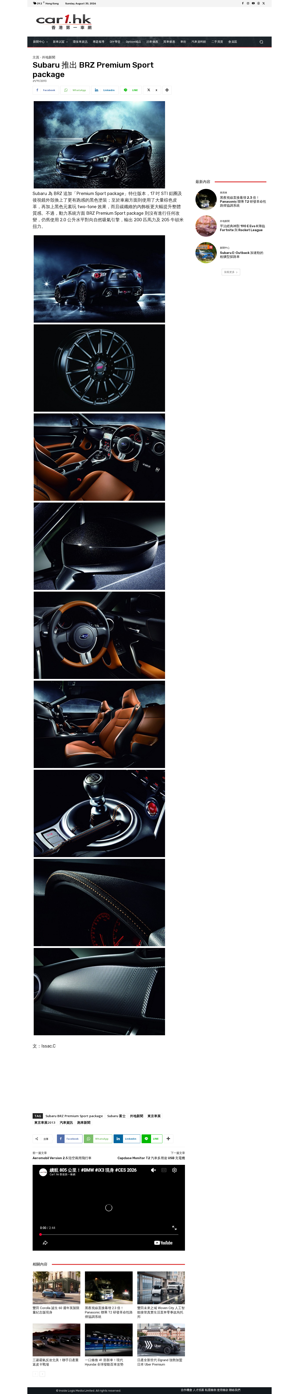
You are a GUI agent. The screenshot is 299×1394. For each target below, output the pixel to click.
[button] (261, 42)
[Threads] (258, 3)
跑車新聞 (83, 1122)
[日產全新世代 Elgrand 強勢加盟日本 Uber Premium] (161, 1340)
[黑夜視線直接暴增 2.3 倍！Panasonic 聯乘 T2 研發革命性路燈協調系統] (109, 1287)
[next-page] (42, 1374)
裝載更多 (229, 272)
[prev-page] (35, 1374)
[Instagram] (248, 3)
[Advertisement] (230, 146)
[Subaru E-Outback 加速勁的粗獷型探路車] (206, 252)
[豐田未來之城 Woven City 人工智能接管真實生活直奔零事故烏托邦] (161, 1287)
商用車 (223, 193)
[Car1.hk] (64, 22)
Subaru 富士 (116, 1116)
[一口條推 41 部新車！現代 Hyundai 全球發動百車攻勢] (109, 1340)
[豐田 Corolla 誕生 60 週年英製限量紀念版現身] (56, 1287)
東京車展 (154, 1116)
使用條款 (222, 1390)
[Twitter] (263, 3)
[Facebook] (242, 3)
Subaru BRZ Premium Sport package (74, 1116)
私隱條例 (210, 1390)
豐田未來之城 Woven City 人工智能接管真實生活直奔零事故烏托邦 (161, 1312)
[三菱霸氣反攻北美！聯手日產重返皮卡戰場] (56, 1340)
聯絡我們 (234, 1390)
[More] (167, 90)
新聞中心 (225, 248)
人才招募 (198, 1390)
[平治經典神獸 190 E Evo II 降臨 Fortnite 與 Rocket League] (206, 226)
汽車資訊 (66, 1122)
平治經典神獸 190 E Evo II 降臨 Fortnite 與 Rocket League (242, 228)
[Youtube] (253, 3)
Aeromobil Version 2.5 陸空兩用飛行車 (62, 1158)
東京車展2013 (44, 1122)
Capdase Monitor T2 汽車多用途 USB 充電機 (151, 1158)
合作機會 (186, 1390)
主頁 (36, 57)
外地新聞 (48, 57)
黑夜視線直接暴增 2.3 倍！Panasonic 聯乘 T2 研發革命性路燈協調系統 (109, 1312)
